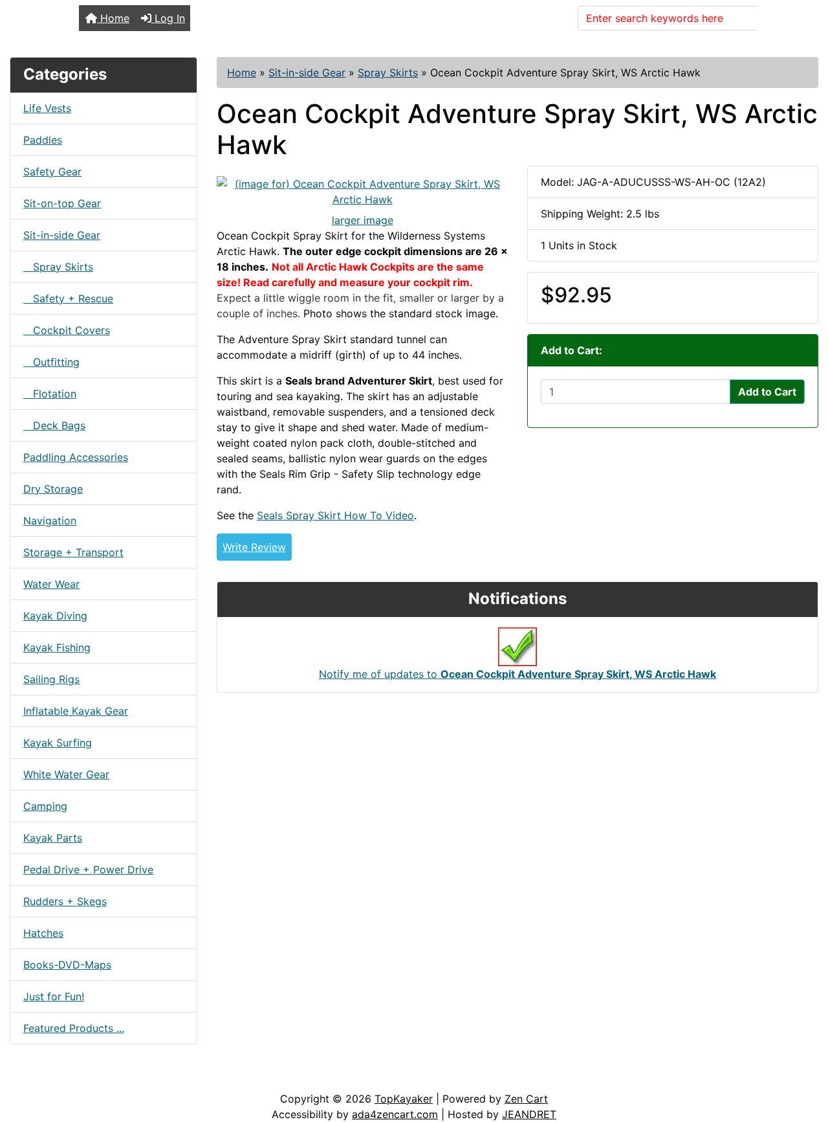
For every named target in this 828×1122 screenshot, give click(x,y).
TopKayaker (404, 1098)
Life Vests (47, 108)
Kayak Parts (52, 837)
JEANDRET (529, 1114)
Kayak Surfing (57, 742)
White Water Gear (66, 774)
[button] (804, 1058)
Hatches (43, 932)
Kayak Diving (55, 615)
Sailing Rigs (51, 679)
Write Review (254, 547)
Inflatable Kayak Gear (75, 710)
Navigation (49, 520)
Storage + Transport (73, 552)
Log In (168, 18)
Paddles (42, 139)
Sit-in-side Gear (306, 72)
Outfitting (51, 361)
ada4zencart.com (395, 1114)
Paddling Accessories (75, 457)
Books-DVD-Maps (67, 964)
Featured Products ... (73, 1028)
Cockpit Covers (66, 330)
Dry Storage (53, 488)
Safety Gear (52, 171)
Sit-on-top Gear (62, 203)
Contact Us (108, 1078)
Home (113, 18)
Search (782, 18)
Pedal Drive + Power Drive (88, 869)
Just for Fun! (53, 996)
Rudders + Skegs (65, 901)
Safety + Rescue (68, 298)
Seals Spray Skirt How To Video (335, 515)
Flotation (49, 393)
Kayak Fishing (57, 647)
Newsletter (185, 1078)
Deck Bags (54, 425)
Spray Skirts (388, 72)
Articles (40, 1078)
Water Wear (51, 584)
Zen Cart (526, 1098)
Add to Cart (767, 391)
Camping (45, 806)
